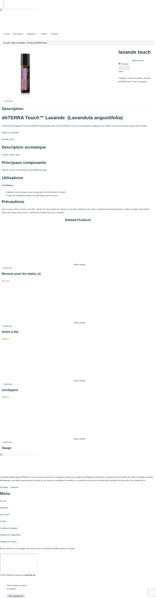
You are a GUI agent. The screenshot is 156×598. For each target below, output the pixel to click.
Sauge (6, 448)
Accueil (7, 34)
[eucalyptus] (20, 359)
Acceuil (3, 501)
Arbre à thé (10, 332)
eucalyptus (10, 390)
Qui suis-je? (5, 514)
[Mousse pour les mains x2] (20, 243)
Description (8, 101)
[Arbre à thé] (20, 301)
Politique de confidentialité (10, 535)
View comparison (16, 596)
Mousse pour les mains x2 (21, 273)
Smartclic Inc (30, 575)
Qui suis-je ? (18, 34)
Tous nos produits (140, 82)
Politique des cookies (8, 542)
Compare (54, 34)
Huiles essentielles (18, 43)
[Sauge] (20, 417)
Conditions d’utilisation (9, 528)
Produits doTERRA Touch (37, 43)
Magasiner (31, 34)
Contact (44, 34)
